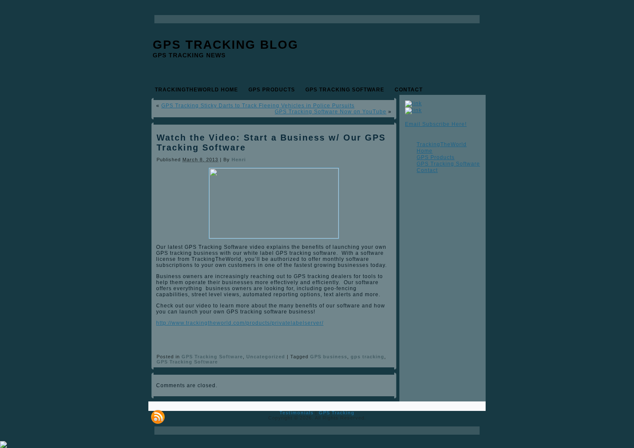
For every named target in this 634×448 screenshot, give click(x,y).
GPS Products (436, 157)
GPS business (328, 356)
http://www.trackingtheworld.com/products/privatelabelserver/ (239, 323)
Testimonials (296, 412)
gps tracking (367, 356)
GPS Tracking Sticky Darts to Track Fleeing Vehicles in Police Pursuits (258, 106)
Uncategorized (265, 356)
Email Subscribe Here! (436, 124)
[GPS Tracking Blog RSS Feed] (158, 417)
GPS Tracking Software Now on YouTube (330, 112)
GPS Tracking (337, 412)
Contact (427, 170)
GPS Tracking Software (212, 356)
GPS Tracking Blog (225, 44)
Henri (239, 159)
